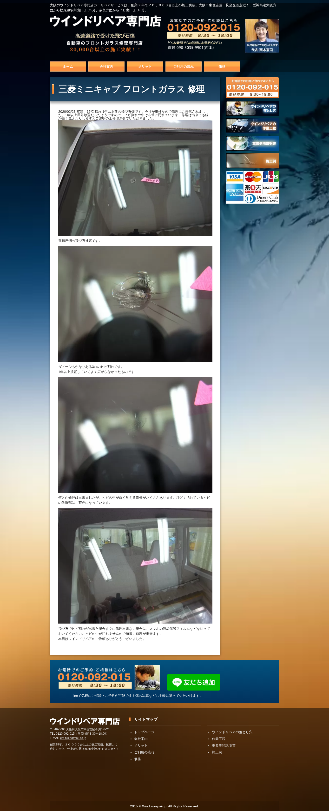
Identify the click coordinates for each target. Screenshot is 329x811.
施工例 (217, 752)
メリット (145, 66)
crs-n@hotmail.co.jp (73, 738)
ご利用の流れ (183, 66)
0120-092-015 (65, 733)
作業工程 (218, 738)
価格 (222, 66)
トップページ (144, 732)
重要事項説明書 (224, 745)
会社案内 (106, 66)
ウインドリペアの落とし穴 (232, 732)
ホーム (68, 66)
